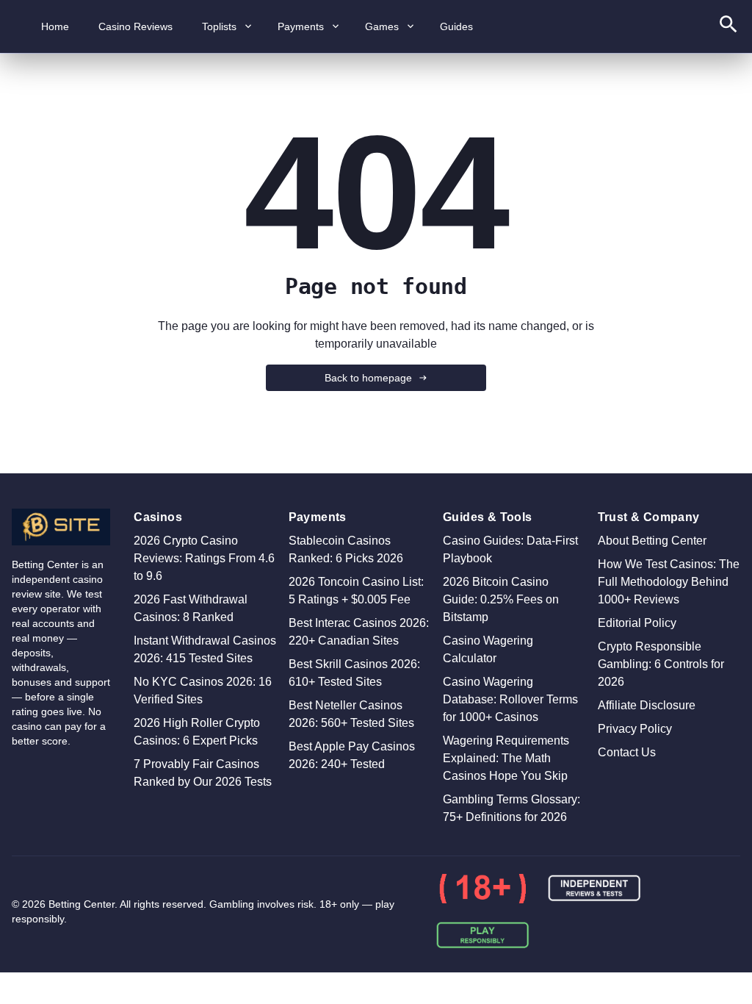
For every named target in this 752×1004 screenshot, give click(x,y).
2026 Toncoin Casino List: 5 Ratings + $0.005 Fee (356, 590)
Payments (301, 26)
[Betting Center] (61, 527)
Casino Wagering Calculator (488, 649)
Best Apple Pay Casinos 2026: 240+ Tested (352, 755)
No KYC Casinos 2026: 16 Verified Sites (203, 690)
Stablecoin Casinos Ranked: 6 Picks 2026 (346, 549)
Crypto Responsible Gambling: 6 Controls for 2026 (661, 664)
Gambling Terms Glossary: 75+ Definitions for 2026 (511, 808)
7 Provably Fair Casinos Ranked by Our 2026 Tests (203, 773)
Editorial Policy (637, 623)
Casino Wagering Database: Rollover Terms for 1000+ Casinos (510, 699)
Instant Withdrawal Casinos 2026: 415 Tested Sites (205, 649)
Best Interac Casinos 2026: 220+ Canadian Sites (359, 632)
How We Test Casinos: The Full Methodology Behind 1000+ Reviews (669, 582)
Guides (456, 26)
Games (382, 26)
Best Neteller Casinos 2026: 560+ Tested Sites (351, 714)
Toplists (219, 26)
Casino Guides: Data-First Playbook (510, 549)
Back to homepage (368, 378)
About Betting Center (652, 540)
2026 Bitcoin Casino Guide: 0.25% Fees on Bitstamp (501, 599)
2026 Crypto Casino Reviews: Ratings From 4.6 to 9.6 (204, 558)
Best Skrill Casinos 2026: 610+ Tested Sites (354, 673)
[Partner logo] (482, 888)
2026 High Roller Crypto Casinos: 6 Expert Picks (197, 732)
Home (55, 26)
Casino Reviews (135, 26)
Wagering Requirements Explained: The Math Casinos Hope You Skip (506, 758)
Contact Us (627, 752)
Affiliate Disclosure (646, 705)
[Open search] (728, 26)
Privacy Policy (635, 728)
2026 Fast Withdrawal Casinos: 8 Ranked (190, 608)
